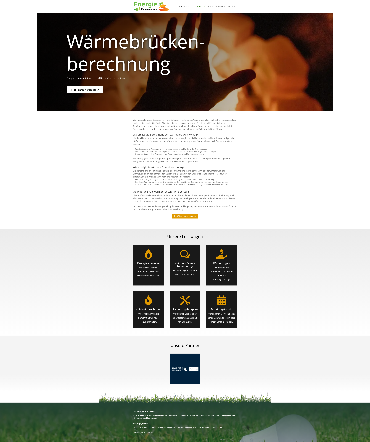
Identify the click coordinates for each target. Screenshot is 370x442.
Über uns (232, 7)
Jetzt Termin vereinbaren (84, 89)
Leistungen (198, 7)
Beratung (231, 415)
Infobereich (183, 7)
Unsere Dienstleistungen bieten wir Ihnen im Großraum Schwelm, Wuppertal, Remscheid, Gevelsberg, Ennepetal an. (178, 427)
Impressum (148, 433)
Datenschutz (138, 433)
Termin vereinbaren (216, 7)
